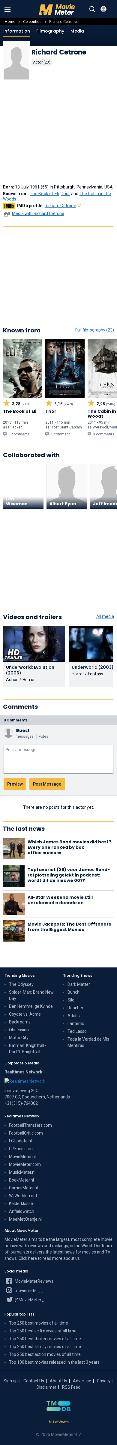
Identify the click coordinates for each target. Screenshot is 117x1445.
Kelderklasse (21, 1203)
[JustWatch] (58, 1422)
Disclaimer (46, 1387)
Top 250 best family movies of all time (45, 1346)
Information (16, 31)
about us (71, 1258)
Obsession (19, 1029)
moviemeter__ (28, 1290)
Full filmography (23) (94, 330)
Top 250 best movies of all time (38, 1323)
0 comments (16, 720)
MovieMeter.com (25, 1164)
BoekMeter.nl (21, 1180)
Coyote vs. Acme (25, 1014)
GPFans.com (21, 1148)
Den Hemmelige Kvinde (31, 1006)
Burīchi (74, 992)
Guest (23, 730)
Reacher (75, 1007)
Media (77, 31)
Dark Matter (79, 984)
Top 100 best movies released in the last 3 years (54, 1362)
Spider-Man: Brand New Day (31, 995)
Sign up (11, 1380)
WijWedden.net (23, 1195)
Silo (71, 1000)
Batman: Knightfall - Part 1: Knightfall (27, 1048)
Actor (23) (41, 62)
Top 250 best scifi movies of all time (42, 1330)
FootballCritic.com (26, 1133)
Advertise (82, 1380)
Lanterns (76, 1023)
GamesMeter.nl (23, 1187)
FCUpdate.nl (20, 1140)
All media (105, 616)
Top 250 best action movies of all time (45, 1354)
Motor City (18, 1037)
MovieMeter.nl (22, 1156)
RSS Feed (71, 1387)
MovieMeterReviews (33, 1281)
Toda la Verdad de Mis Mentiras (88, 1042)
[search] (92, 9)
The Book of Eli (44, 193)
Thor (65, 193)
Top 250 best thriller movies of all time (45, 1338)
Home (10, 21)
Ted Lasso (77, 1031)
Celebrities (32, 21)
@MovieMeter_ (29, 1299)
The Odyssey (21, 984)
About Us (58, 1380)
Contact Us (33, 1380)
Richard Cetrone (60, 205)
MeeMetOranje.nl (25, 1219)
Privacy (104, 1380)
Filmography (50, 31)
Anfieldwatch (21, 1211)
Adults (74, 1015)
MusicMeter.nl (22, 1172)
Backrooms (20, 1022)
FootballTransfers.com (30, 1125)
